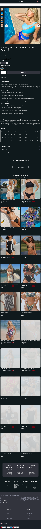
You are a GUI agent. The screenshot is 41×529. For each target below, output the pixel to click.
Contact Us (8, 515)
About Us (8, 513)
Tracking (28, 518)
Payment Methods (30, 513)
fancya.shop (22, 496)
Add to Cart (24, 72)
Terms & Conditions (10, 518)
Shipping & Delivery (30, 515)
